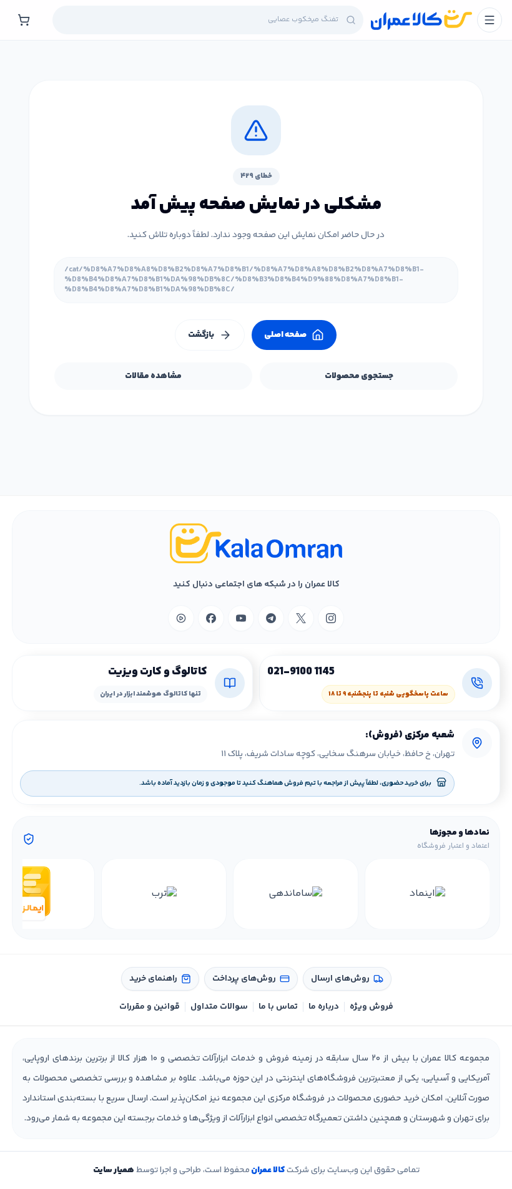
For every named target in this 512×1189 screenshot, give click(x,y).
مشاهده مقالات (153, 376)
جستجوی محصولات (359, 376)
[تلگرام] (270, 618)
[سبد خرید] (23, 20)
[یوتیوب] (241, 618)
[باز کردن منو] (489, 19)
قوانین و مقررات (149, 1007)
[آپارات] (181, 618)
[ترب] (164, 894)
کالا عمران (267, 1170)
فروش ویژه (371, 1007)
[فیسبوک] (211, 618)
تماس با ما (278, 1007)
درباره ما (323, 1007)
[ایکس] (300, 618)
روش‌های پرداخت (244, 979)
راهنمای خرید (153, 979)
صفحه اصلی (285, 335)
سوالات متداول (219, 1007)
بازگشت (201, 335)
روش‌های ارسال (340, 979)
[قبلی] (478, 894)
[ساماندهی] (296, 894)
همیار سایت (113, 1170)
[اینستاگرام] (330, 618)
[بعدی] (33, 894)
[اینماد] (427, 894)
